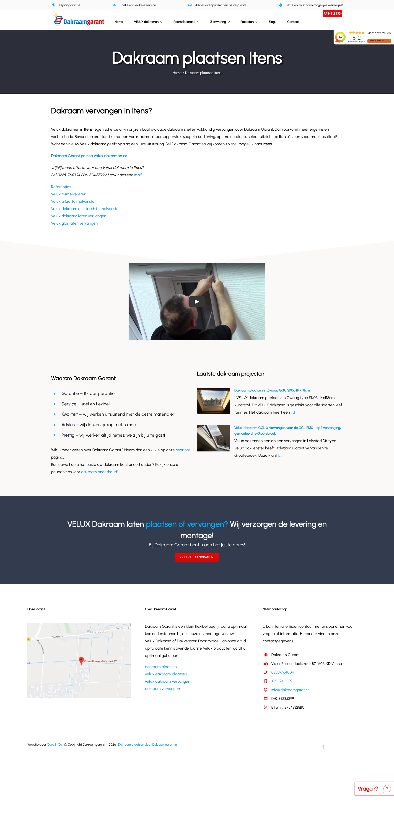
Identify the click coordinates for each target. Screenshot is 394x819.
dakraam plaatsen (161, 666)
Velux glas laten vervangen (74, 223)
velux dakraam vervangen (167, 681)
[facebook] (323, 747)
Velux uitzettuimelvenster (73, 201)
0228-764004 (282, 672)
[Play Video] (197, 301)
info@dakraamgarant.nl (290, 690)
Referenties (61, 186)
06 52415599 (281, 681)
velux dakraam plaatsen (166, 674)
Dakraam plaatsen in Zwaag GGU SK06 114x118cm (272, 390)
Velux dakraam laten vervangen (78, 216)
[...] (292, 412)
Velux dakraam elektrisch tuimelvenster (85, 208)
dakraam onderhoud (99, 471)
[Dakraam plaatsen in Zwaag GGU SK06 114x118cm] (213, 401)
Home (177, 73)
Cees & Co (54, 744)
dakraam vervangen (162, 688)
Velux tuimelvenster (68, 194)
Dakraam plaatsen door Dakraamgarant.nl (148, 744)
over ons (183, 450)
